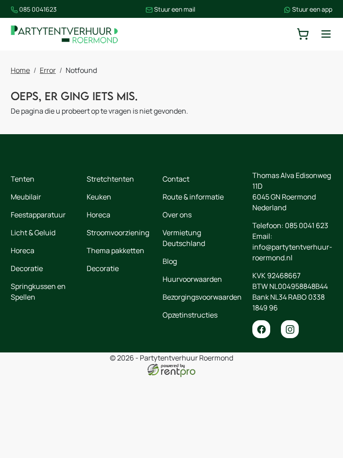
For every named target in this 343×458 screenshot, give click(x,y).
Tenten (22, 179)
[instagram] (290, 329)
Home (20, 70)
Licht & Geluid (33, 232)
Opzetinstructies (190, 315)
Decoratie (27, 268)
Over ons (177, 215)
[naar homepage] (64, 34)
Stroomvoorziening (118, 232)
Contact (176, 179)
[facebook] (261, 329)
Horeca (22, 250)
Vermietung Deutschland (184, 238)
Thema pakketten (115, 250)
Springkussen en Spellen (38, 291)
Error (48, 70)
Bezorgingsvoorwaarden (202, 297)
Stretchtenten (110, 179)
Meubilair (26, 197)
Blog (170, 261)
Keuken (99, 197)
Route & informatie (193, 197)
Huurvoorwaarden (192, 279)
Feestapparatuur (38, 215)
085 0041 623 (306, 225)
